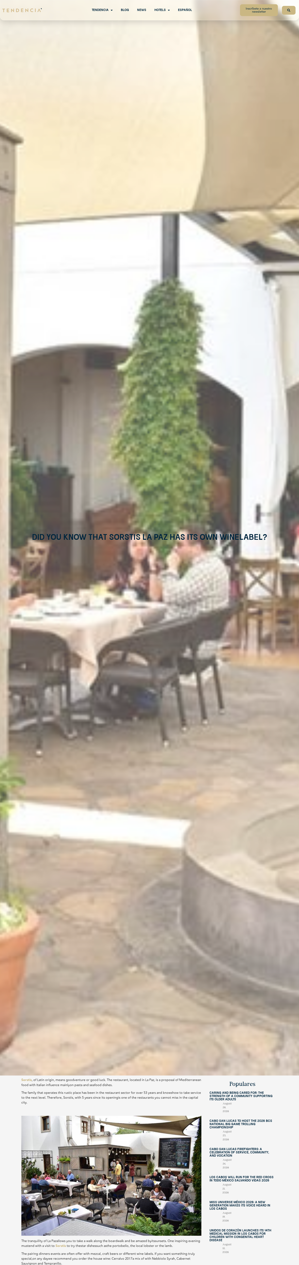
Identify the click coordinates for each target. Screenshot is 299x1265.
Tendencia (100, 10)
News (141, 10)
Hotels (160, 10)
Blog (125, 10)
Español (185, 10)
